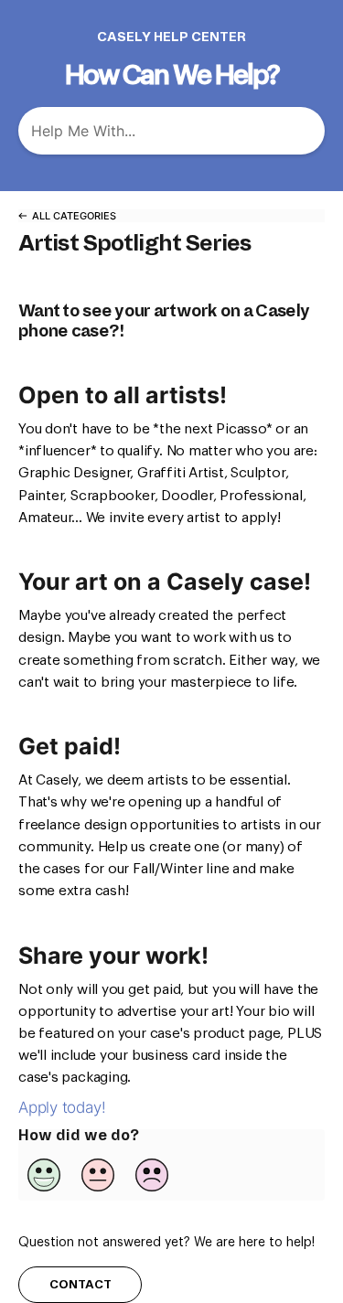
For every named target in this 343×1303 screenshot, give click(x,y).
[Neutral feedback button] (97, 1175)
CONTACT (80, 1284)
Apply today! (61, 1107)
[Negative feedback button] (151, 1175)
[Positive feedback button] (43, 1175)
